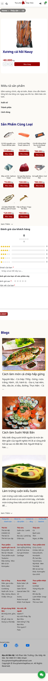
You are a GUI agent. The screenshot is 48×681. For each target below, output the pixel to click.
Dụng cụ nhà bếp (8, 622)
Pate (18, 630)
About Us (17, 519)
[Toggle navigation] (2, 3)
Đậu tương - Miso (8, 561)
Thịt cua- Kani (38, 602)
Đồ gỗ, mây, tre (7, 619)
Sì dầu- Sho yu (7, 597)
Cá (23, 10)
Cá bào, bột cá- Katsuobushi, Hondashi (38, 553)
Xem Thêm (5, 224)
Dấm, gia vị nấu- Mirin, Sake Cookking (8, 586)
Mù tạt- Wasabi (7, 553)
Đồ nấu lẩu (37, 594)
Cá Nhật (36, 586)
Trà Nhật (36, 566)
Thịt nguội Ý (21, 627)
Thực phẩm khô (39, 545)
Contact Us (29, 519)
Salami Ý (20, 614)
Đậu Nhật (36, 599)
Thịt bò (4, 528)
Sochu (19, 597)
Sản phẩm (20, 522)
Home (4, 10)
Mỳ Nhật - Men (38, 563)
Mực (34, 591)
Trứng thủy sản (38, 589)
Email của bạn (7, 267)
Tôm (34, 536)
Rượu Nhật (21, 580)
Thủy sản (14, 10)
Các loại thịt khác (24, 545)
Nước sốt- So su (7, 591)
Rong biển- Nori (8, 550)
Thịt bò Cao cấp (7, 538)
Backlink (41, 522)
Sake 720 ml (21, 589)
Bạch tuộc (36, 533)
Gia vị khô (36, 574)
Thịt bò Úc (5, 536)
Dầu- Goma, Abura (8, 594)
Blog (31, 522)
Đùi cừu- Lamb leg (24, 536)
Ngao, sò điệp (38, 538)
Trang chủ (5, 519)
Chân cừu (20, 538)
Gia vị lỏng (6, 580)
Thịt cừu (20, 528)
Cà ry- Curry (37, 547)
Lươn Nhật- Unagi (39, 597)
